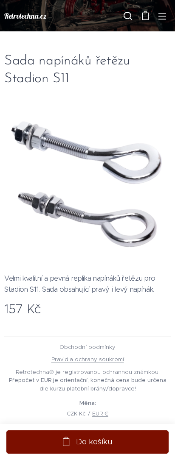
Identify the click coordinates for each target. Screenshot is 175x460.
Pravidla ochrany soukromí (87, 359)
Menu (162, 15)
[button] (128, 15)
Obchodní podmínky (87, 347)
